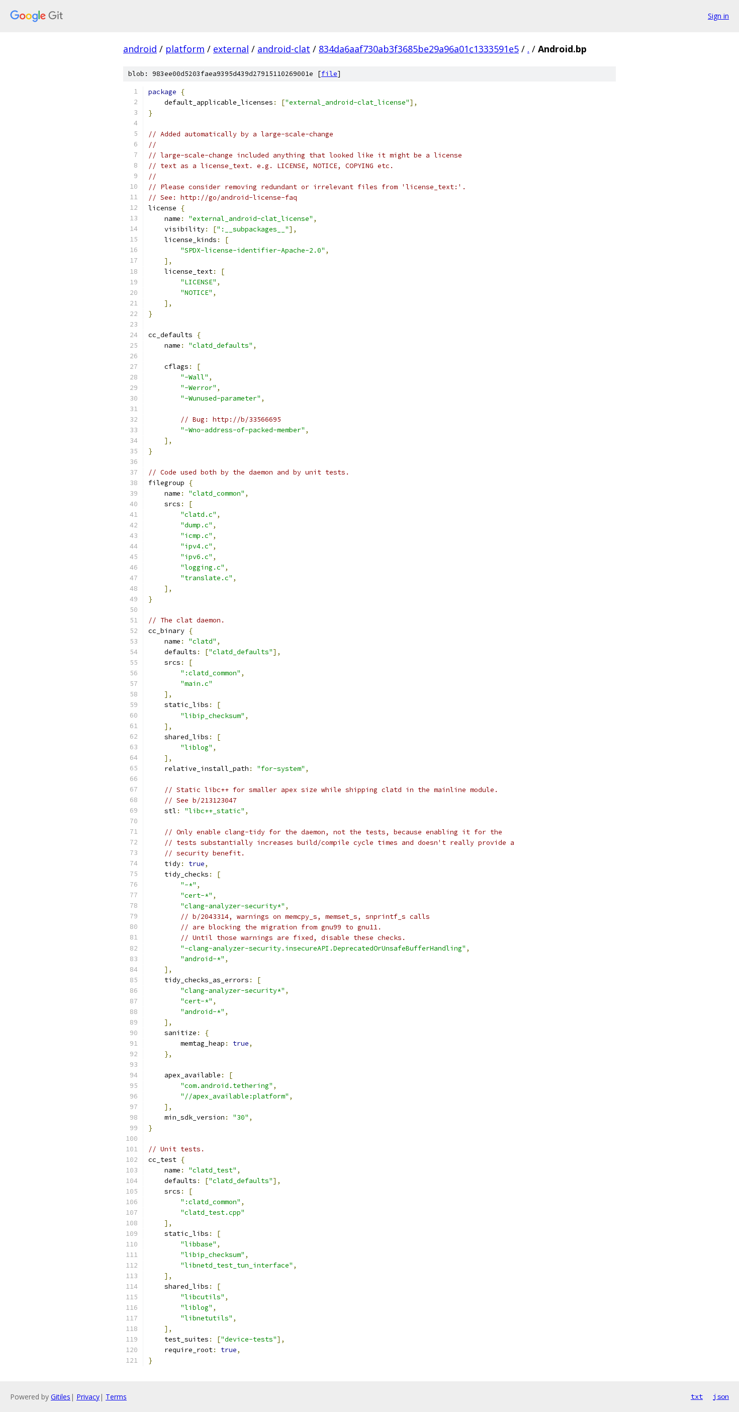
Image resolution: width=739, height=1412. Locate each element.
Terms (116, 1396)
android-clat (283, 49)
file (329, 73)
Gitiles (60, 1396)
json (721, 1396)
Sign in (718, 16)
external (231, 49)
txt (697, 1396)
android (140, 49)
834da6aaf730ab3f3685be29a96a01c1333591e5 (419, 49)
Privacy (88, 1396)
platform (185, 49)
